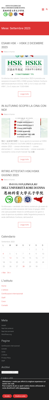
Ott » (9, 273)
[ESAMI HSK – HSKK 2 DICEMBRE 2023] (24, 57)
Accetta (7, 396)
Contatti (4, 305)
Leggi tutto (24, 94)
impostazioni (24, 388)
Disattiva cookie (20, 396)
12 (10, 258)
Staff (3, 298)
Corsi (3, 301)
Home (3, 286)
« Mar (3, 273)
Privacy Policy (6, 358)
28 (23, 266)
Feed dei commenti (7, 331)
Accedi (3, 325)
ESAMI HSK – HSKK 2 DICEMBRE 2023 (22, 45)
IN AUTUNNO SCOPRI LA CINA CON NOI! (23, 108)
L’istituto (4, 290)
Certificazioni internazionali (12, 294)
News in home (9, 52)
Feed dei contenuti (7, 328)
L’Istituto (4, 355)
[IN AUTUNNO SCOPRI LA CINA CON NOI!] (24, 119)
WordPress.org (6, 334)
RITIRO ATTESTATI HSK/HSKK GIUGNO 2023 (20, 173)
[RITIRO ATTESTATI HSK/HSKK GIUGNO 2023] (24, 185)
